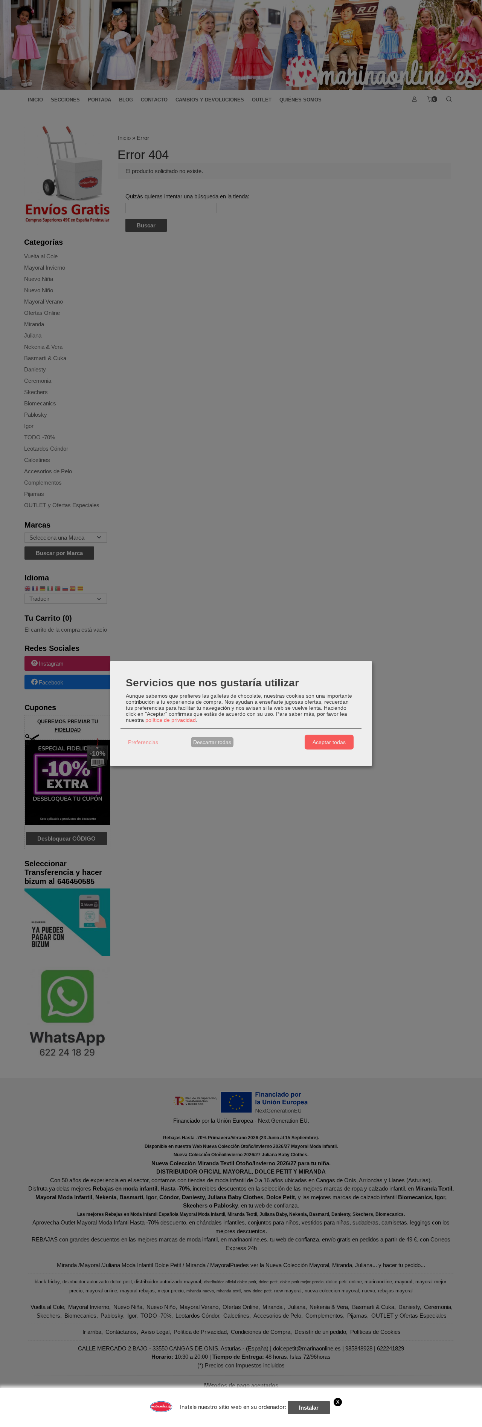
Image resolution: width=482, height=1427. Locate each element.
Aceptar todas (329, 742)
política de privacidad (170, 720)
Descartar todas (212, 742)
